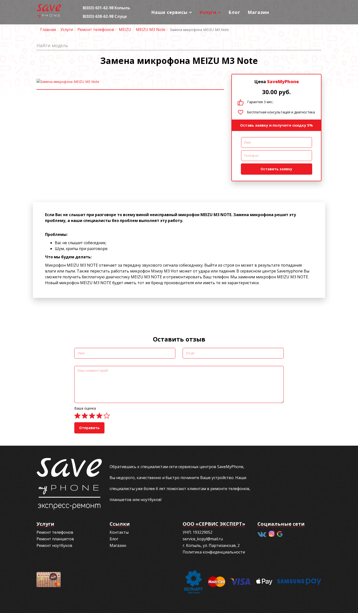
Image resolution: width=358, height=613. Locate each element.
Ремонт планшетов (55, 539)
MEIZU (125, 29)
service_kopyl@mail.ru (203, 539)
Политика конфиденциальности (214, 552)
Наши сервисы (169, 12)
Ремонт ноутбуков (54, 545)
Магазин (258, 12)
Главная (48, 29)
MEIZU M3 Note (150, 29)
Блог (234, 12)
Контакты (119, 532)
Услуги (208, 12)
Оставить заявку (276, 169)
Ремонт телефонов (95, 29)
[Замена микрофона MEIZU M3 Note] (130, 82)
